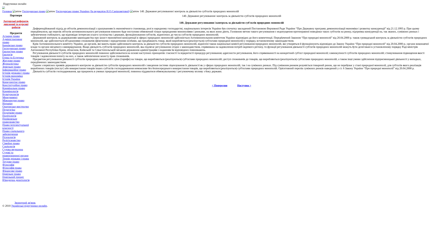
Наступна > (244, 85)
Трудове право (10, 161)
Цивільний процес (13, 177)
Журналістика (10, 63)
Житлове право (11, 60)
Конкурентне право (13, 82)
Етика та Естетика (13, 57)
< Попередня (219, 85)
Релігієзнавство (11, 140)
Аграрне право (11, 36)
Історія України (11, 79)
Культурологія (10, 94)
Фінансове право (12, 170)
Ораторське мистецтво (15, 106)
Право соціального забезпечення (13, 133)
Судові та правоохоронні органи (15, 154)
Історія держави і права (15, 72)
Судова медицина (12, 149)
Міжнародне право (13, 100)
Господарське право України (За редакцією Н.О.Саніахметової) (92, 11)
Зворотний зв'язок (25, 202)
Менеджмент (10, 97)
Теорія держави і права (15, 158)
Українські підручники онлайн (29, 205)
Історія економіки (12, 76)
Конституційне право (14, 85)
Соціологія (8, 146)
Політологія (9, 115)
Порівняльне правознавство (10, 120)
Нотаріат (7, 103)
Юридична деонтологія (15, 180)
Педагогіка (8, 109)
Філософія (8, 164)
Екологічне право (12, 51)
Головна (7, 11)
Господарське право (33, 11)
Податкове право (12, 112)
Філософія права (11, 167)
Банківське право (12, 45)
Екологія (7, 54)
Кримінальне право (13, 88)
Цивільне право (11, 174)
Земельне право (11, 66)
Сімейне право (11, 143)
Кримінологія (10, 91)
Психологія (8, 137)
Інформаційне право (14, 69)
